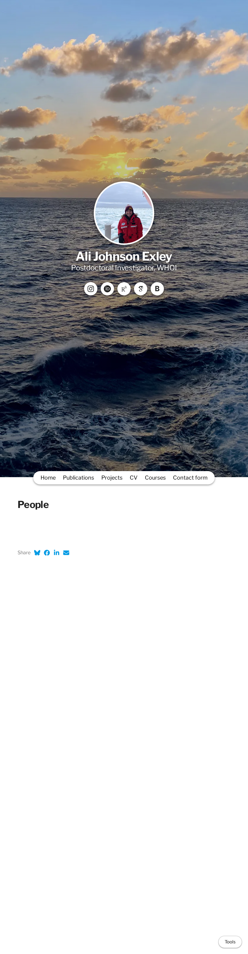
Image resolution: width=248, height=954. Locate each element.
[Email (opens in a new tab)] (66, 553)
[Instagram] (90, 288)
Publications (78, 477)
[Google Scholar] (140, 288)
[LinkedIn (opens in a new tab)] (57, 553)
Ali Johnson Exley (124, 256)
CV (134, 477)
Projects (111, 477)
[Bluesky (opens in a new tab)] (37, 553)
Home (48, 477)
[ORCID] (107, 288)
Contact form (190, 477)
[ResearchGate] (124, 288)
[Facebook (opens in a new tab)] (47, 553)
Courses (155, 477)
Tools (230, 941)
